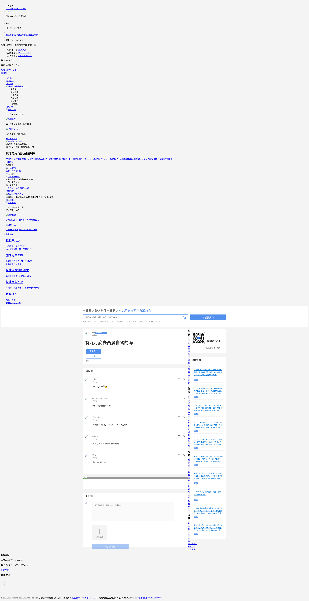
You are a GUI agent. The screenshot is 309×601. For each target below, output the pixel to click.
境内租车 (10, 81)
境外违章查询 (20, 9)
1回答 (196, 397)
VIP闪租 (9, 84)
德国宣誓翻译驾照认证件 (16, 159)
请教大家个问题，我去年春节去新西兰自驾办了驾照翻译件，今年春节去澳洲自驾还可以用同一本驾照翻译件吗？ (208, 476)
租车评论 (12, 203)
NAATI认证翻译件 (112, 159)
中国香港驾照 (126, 159)
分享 (93, 356)
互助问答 (12, 225)
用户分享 (10, 200)
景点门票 (12, 110)
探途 (101, 322)
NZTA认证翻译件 (96, 159)
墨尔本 (157, 322)
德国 (31, 220)
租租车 (4, 73)
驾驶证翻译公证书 (151, 159)
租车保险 (10, 162)
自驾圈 (87, 310)
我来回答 (93, 351)
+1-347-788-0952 (24, 53)
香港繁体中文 (32, 35)
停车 (95, 322)
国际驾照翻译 (11, 139)
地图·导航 (10, 191)
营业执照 (76, 598)
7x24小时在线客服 (8, 70)
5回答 (196, 380)
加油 (112, 322)
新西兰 (25, 220)
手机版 (9, 11)
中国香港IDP (137, 159)
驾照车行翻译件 (166, 159)
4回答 (196, 431)
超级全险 (120, 322)
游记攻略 (12, 215)
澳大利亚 (14, 220)
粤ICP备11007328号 (89, 598)
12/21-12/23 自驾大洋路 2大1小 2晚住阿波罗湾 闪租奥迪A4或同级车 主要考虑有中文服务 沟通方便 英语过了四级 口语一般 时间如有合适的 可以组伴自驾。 (208, 411)
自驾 (87, 361)
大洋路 (141, 322)
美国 (8, 220)
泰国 (20, 220)
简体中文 (10, 35)
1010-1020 (22, 50)
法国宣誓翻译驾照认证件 (38, 159)
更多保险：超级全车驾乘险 (17, 188)
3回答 (196, 483)
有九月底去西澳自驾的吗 (135, 310)
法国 (35, 230)
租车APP (9, 234)
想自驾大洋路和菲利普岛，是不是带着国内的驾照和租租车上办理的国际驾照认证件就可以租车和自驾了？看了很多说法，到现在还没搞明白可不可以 (208, 392)
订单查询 (10, 9)
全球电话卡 (13, 129)
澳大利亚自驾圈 (105, 310)
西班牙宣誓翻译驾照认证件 (60, 159)
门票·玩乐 (10, 107)
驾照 (107, 322)
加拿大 (36, 220)
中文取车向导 (131, 322)
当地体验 (12, 119)
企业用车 (191, 549)
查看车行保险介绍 (13, 171)
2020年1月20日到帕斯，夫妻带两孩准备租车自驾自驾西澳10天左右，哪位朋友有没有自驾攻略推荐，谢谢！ (208, 372)
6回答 (196, 448)
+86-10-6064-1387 (25, 56)
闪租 (89, 322)
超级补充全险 (14, 177)
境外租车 (10, 78)
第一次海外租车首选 (17, 86)
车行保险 (12, 168)
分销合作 (191, 547)
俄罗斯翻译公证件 (80, 159)
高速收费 (149, 322)
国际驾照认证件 (15, 141)
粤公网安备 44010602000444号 (151, 598)
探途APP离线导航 (15, 194)
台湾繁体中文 (20, 35)
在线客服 (5, 570)
